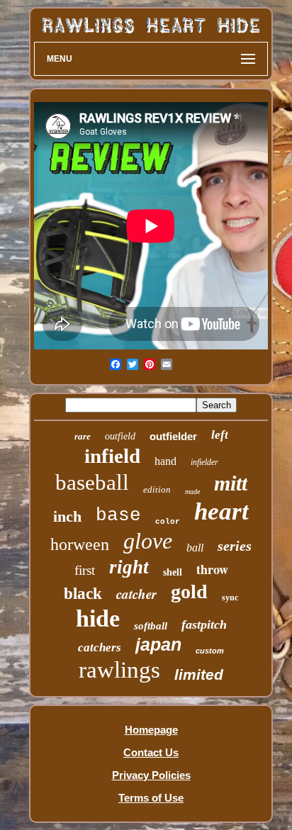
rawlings (119, 670)
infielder (204, 462)
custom (210, 650)
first (84, 570)
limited (198, 674)
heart (221, 511)
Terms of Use (151, 798)
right (129, 567)
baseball (92, 482)
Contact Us (151, 752)
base (118, 515)
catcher (136, 593)
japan (158, 644)
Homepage (151, 730)
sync (230, 597)
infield (112, 455)
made (192, 491)
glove (147, 541)
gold (189, 591)
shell (172, 572)
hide (98, 618)
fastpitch (204, 624)
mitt (230, 483)
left (219, 435)
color (167, 521)
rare (82, 436)
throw (212, 569)
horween (79, 544)
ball (194, 548)
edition (157, 489)
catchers (99, 647)
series (235, 546)
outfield (120, 436)
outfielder (173, 436)
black (83, 593)
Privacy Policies (151, 775)
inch (67, 516)
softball (150, 626)
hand (165, 461)
